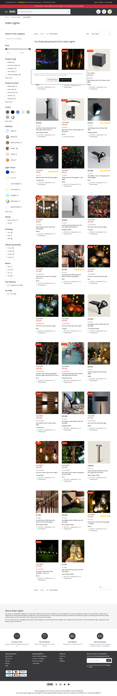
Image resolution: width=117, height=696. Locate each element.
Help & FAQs (8, 656)
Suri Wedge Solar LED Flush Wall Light (97, 129)
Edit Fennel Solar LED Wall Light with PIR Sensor (73, 130)
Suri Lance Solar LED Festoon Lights (46, 472)
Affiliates (62, 661)
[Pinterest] (65, 684)
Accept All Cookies (65, 80)
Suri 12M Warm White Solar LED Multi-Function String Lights (45, 521)
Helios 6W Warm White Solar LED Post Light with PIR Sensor (98, 471)
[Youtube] (69, 684)
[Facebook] (56, 684)
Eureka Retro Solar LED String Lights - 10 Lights (98, 523)
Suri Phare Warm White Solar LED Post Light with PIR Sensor (46, 129)
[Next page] (107, 589)
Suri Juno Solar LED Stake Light (97, 423)
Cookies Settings (52, 80)
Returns (7, 663)
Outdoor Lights (15, 17)
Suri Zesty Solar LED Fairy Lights (97, 227)
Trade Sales (35, 663)
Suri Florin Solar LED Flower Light (97, 276)
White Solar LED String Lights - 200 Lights (72, 178)
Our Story (62, 656)
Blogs (61, 658)
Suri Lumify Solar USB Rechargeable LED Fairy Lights (73, 473)
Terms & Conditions (38, 658)
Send (108, 660)
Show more (8, 78)
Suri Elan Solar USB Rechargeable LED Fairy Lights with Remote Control (47, 374)
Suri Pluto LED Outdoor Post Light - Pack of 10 (46, 277)
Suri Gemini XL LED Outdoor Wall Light (46, 424)
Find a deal (108, 2)
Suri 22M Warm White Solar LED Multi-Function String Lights (71, 275)
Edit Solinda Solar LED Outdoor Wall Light (99, 81)
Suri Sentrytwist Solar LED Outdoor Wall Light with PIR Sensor (72, 374)
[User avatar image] (104, 11)
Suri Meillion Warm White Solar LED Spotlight (98, 325)
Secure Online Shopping (39, 656)
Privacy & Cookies (37, 661)
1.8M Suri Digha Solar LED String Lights (97, 372)
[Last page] (110, 589)
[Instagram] (60, 684)
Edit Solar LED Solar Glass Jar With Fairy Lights (72, 570)
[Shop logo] (12, 11)
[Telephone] (98, 11)
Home (7, 17)
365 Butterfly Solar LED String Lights (47, 177)
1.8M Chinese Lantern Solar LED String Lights (45, 228)
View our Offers (98, 2)
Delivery (7, 661)
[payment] (17, 671)
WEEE (6, 666)
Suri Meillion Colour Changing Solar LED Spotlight (99, 176)
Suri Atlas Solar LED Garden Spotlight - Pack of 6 (44, 572)
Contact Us (8, 658)
